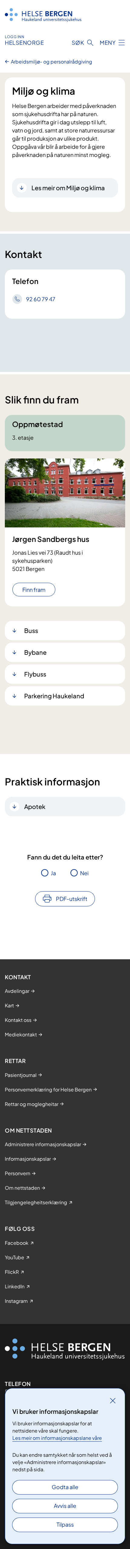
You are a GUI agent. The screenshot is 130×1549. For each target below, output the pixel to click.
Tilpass (65, 1524)
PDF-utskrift (71, 898)
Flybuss (35, 674)
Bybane (35, 652)
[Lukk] (113, 1400)
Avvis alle (65, 1505)
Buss (31, 630)
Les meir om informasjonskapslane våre (57, 1438)
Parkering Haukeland (54, 695)
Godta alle (65, 1486)
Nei (84, 872)
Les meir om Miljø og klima (68, 187)
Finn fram (33, 589)
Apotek (34, 806)
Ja (53, 872)
